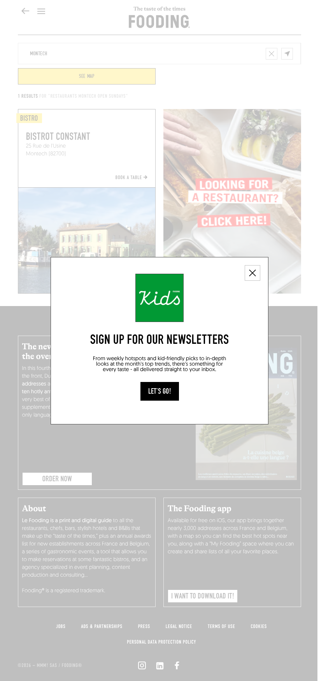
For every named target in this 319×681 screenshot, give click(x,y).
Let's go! (159, 391)
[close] (252, 273)
